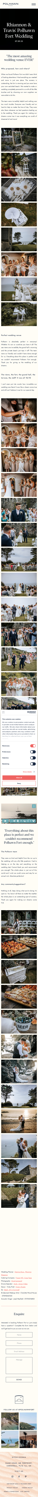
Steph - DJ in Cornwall (11, 1290)
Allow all (19, 777)
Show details (27, 772)
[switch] (33, 751)
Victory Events (20, 1287)
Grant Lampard (16, 1281)
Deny (19, 783)
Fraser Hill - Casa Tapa (24, 1278)
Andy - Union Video (20, 1284)
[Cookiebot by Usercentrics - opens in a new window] (27, 712)
